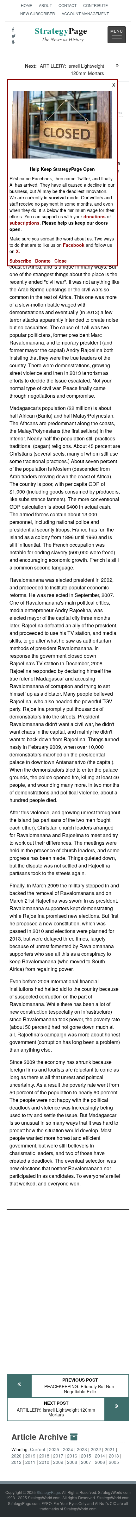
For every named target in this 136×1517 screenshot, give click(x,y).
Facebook (73, 245)
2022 (96, 1449)
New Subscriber (37, 13)
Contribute (95, 5)
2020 (16, 1455)
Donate (43, 261)
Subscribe (20, 261)
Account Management (85, 13)
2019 (30, 1455)
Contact (68, 5)
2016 (72, 1455)
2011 (30, 1462)
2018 (44, 1455)
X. (18, 251)
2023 (82, 1449)
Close (60, 261)
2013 (114, 1455)
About (45, 5)
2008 (72, 1462)
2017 (58, 1455)
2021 (110, 1449)
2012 (16, 1462)
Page (61, 34)
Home (26, 5)
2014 (100, 1455)
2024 (68, 1449)
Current (37, 1449)
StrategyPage (48, 1492)
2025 (54, 1449)
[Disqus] (68, 1289)
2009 (58, 1462)
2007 (86, 1462)
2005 (114, 1462)
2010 (44, 1462)
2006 (100, 1462)
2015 (86, 1455)
